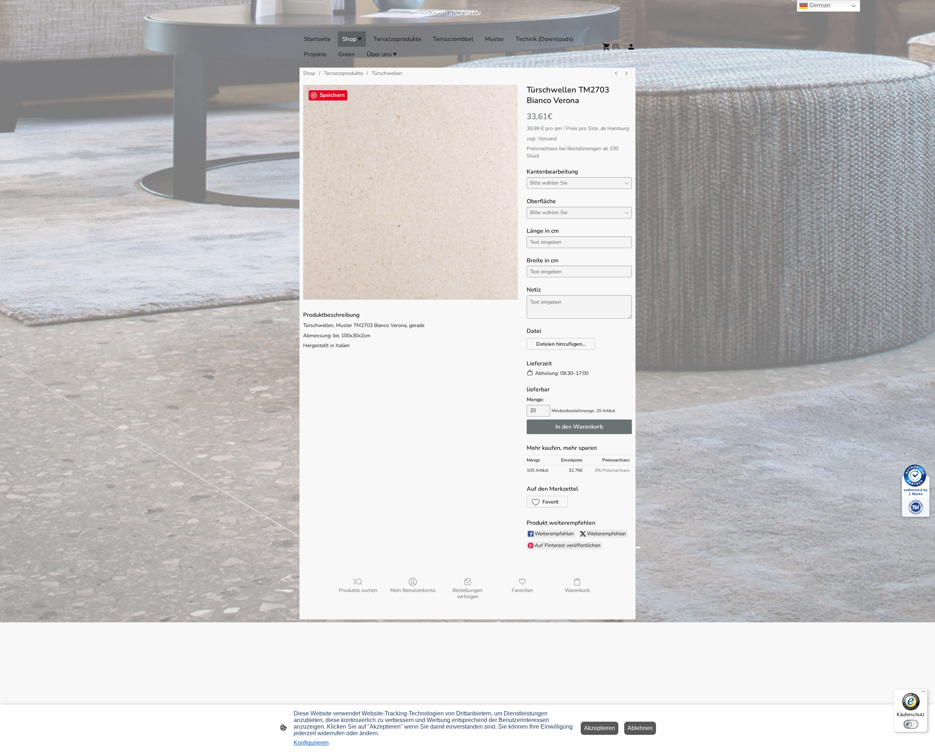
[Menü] (923, 693)
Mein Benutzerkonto (413, 590)
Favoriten (522, 590)
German (819, 5)
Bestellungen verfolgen (467, 593)
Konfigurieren (311, 743)
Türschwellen (387, 73)
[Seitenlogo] (467, 22)
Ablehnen (640, 728)
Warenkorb (577, 590)
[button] (561, 344)
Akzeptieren (599, 728)
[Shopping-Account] (631, 46)
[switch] (911, 724)
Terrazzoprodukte (343, 73)
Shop (309, 73)
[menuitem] (616, 73)
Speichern (332, 95)
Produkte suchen (358, 590)
